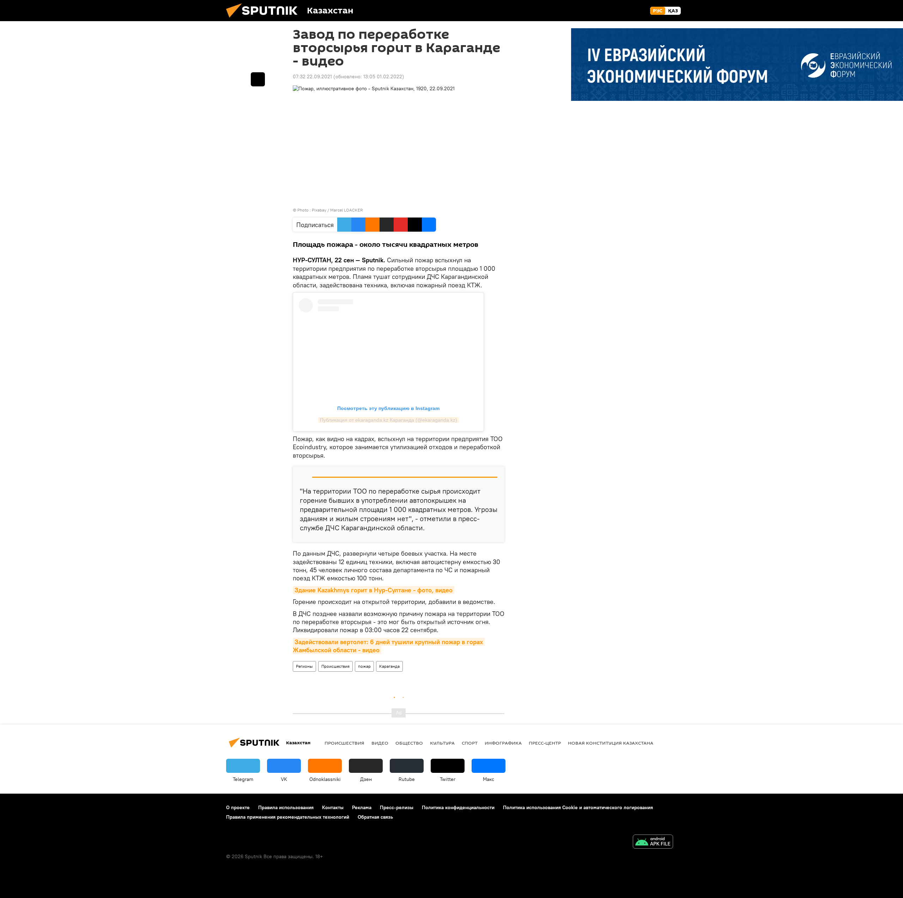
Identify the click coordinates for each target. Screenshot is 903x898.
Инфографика (503, 743)
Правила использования (286, 807)
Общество (409, 743)
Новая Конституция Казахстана (610, 743)
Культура (442, 743)
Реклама (361, 807)
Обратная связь (375, 817)
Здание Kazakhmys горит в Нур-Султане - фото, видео (374, 590)
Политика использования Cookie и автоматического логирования (578, 807)
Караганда (389, 666)
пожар (364, 666)
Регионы (304, 666)
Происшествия (335, 666)
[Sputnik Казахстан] (264, 19)
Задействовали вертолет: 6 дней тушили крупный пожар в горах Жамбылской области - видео (389, 646)
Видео (379, 743)
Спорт (470, 743)
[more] (258, 79)
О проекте (238, 807)
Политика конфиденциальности (458, 807)
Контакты (333, 807)
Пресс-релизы (396, 807)
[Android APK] (653, 842)
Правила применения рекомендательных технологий (287, 817)
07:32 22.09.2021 (312, 76)
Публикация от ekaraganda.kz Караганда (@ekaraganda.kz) (388, 420)
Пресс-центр (545, 743)
